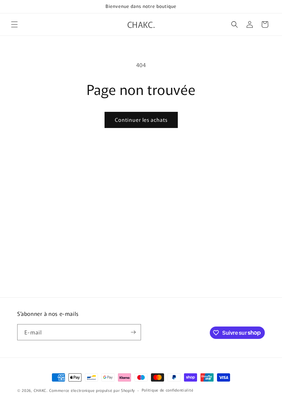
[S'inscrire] (133, 332)
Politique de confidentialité (168, 390)
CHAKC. (41, 390)
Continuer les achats (141, 119)
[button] (14, 24)
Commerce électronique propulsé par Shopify (92, 390)
